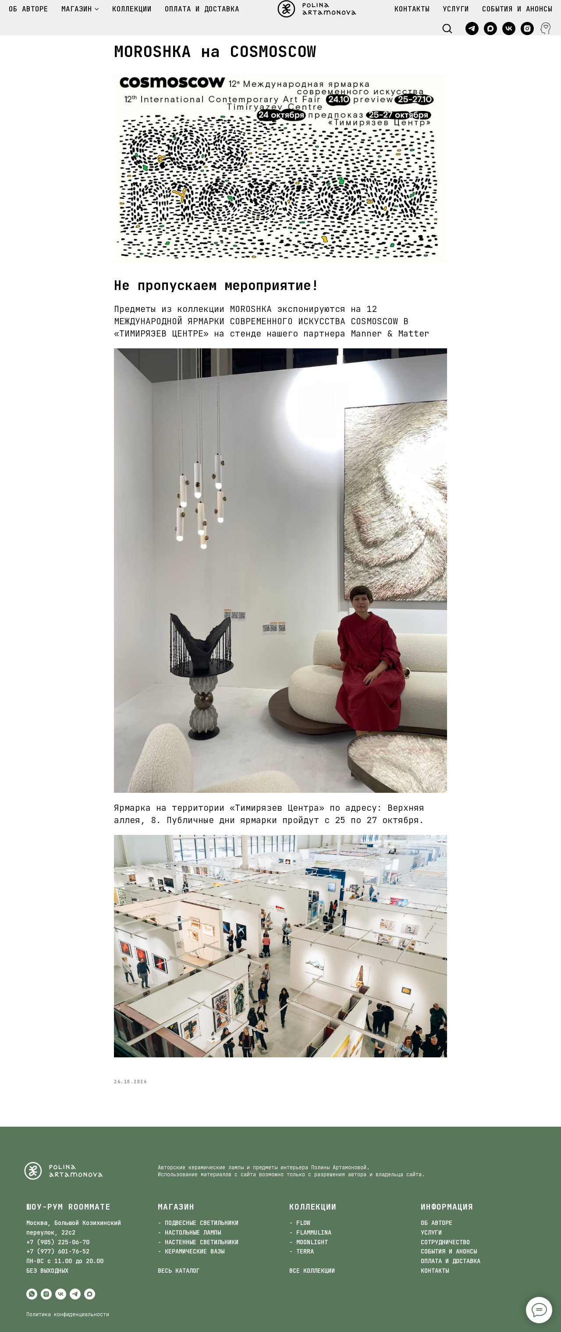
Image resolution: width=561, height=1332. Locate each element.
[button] (447, 28)
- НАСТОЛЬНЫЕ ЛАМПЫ (189, 1232)
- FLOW (299, 1223)
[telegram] (472, 28)
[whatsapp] (31, 1294)
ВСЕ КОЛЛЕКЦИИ (312, 1271)
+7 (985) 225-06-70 (57, 1242)
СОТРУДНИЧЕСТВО (445, 1242)
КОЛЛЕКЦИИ (132, 9)
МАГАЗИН (76, 9)
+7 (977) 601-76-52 (57, 1251)
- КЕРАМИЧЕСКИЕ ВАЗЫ (191, 1251)
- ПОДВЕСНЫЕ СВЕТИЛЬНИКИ (198, 1223)
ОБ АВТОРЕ (28, 9)
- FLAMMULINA (310, 1232)
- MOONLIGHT (308, 1242)
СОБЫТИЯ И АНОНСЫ (517, 9)
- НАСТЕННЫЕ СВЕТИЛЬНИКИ (198, 1242)
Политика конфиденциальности (67, 1314)
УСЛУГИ (456, 9)
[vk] (508, 28)
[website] (545, 28)
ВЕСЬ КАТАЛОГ (179, 1271)
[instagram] (527, 28)
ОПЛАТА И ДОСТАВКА (202, 9)
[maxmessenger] (490, 28)
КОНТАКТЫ (412, 9)
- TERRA (301, 1251)
